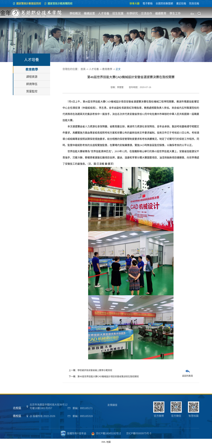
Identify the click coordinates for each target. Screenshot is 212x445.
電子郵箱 (148, 3)
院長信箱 (194, 3)
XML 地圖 (106, 442)
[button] (199, 14)
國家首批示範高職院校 (60, 3)
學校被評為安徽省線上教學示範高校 (94, 370)
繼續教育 (160, 13)
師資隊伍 (31, 84)
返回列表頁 (187, 376)
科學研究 (132, 13)
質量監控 (31, 91)
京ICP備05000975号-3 (138, 433)
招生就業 (118, 13)
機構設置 (89, 13)
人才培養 (103, 13)
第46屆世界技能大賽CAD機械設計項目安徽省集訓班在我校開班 (108, 376)
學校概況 (75, 13)
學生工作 (175, 13)
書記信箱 (181, 3)
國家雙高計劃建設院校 (28, 3)
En (192, 13)
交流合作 (146, 13)
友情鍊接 (112, 405)
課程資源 (31, 76)
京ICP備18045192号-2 (108, 433)
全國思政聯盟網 (164, 3)
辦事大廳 (135, 3)
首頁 (83, 69)
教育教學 (32, 69)
